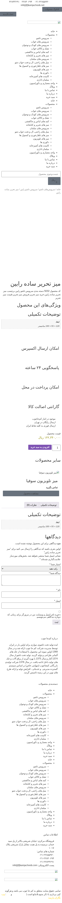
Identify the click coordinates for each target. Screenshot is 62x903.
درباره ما (50, 93)
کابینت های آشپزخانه (39, 76)
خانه (53, 31)
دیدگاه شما (55, 573)
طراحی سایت (19, 894)
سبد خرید (50, 97)
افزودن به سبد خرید (40, 447)
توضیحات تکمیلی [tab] (49, 505)
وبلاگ (52, 86)
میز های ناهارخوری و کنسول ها (34, 66)
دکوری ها (44, 73)
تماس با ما (50, 90)
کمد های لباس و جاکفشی (37, 52)
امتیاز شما (55, 564)
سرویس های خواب (40, 41)
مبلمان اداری (43, 80)
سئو (8, 894)
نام (58, 590)
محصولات (50, 34)
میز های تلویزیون (41, 69)
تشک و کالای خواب (40, 48)
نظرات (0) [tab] (32, 505)
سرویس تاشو (42, 38)
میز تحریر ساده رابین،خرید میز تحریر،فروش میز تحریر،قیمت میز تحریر (32, 294)
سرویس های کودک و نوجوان (35, 45)
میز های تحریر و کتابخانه (37, 55)
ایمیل (57, 601)
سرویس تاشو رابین (28, 189)
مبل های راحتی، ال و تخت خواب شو (32, 62)
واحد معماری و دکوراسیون (42, 83)
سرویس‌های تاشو (47, 189)
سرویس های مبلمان (39, 59)
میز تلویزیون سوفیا (42, 481)
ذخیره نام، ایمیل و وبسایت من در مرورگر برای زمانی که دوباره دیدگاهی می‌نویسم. (34, 616)
